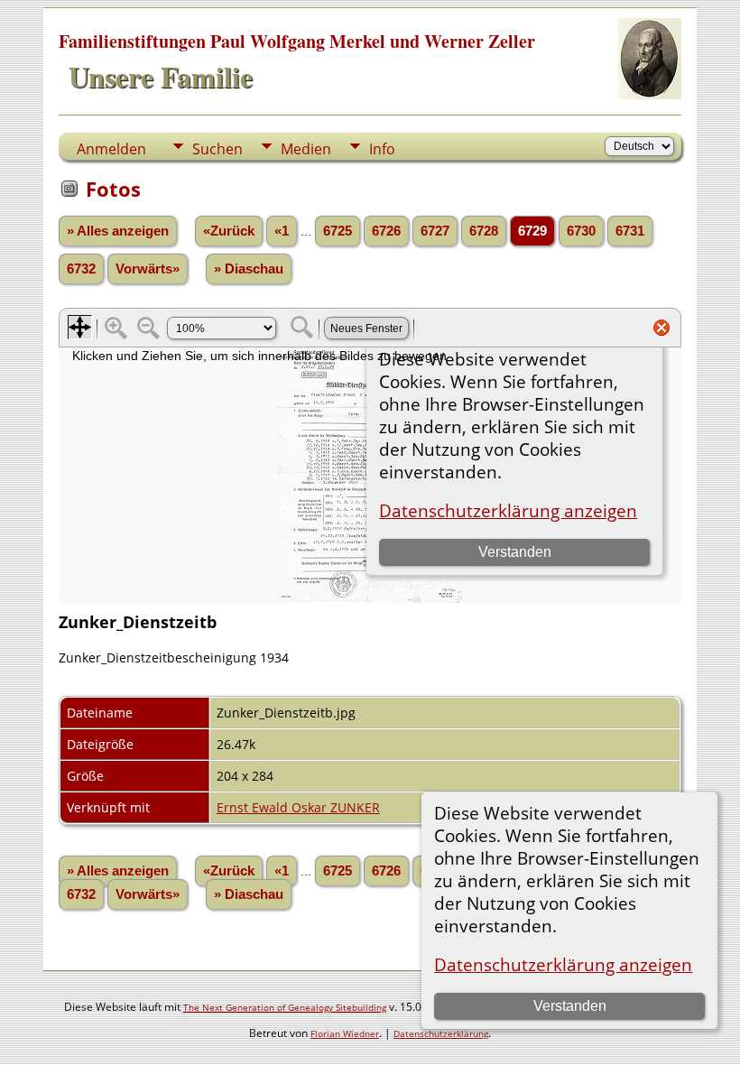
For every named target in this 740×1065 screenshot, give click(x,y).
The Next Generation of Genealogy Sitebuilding (284, 1007)
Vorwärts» (148, 269)
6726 (386, 231)
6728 (483, 231)
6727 (435, 231)
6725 (337, 231)
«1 (281, 231)
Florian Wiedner (344, 1033)
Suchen (217, 149)
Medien (306, 149)
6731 (629, 231)
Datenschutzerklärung (440, 1033)
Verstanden (569, 1006)
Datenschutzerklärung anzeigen (563, 964)
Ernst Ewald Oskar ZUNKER (298, 807)
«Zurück (228, 231)
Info (382, 149)
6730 (581, 231)
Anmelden (111, 149)
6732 (81, 269)
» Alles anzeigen (118, 231)
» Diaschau (248, 269)
